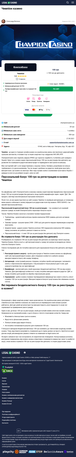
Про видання (6, 411)
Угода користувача (8, 417)
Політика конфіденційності (11, 414)
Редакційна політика (9, 420)
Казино (4, 378)
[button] (67, 2)
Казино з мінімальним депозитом (13, 395)
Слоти (4, 381)
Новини (4, 389)
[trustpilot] (38, 367)
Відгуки (4, 384)
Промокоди (6, 386)
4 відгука (22, 79)
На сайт (56, 89)
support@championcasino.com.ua (62, 142)
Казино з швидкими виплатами (12, 398)
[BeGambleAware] (53, 452)
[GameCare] (68, 452)
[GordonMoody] (21, 452)
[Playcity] (8, 452)
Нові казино (6, 392)
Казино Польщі (7, 401)
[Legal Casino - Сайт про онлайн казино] (8, 2)
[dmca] (38, 371)
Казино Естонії (7, 404)
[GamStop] (35, 452)
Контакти (5, 423)
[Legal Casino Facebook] (25, 353)
